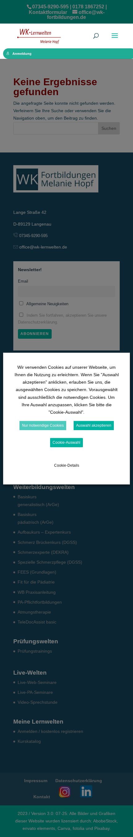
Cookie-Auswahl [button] (66, 442)
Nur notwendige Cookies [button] (43, 425)
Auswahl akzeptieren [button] (93, 425)
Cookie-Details (66, 465)
